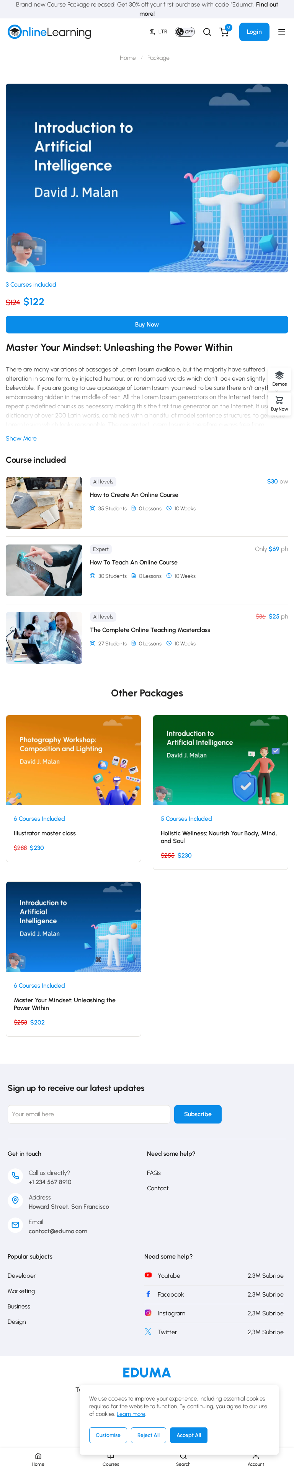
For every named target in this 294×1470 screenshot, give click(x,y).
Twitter (167, 1332)
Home (128, 57)
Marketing (21, 1291)
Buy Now (147, 324)
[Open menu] (282, 31)
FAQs (154, 1172)
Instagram (171, 1313)
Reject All (148, 1435)
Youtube (169, 1275)
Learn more (131, 1414)
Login (254, 31)
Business (19, 1306)
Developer (22, 1275)
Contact (158, 1188)
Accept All (188, 1435)
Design (17, 1321)
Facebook (171, 1294)
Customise (108, 1435)
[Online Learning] (147, 1372)
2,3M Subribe (266, 1275)
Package (158, 57)
